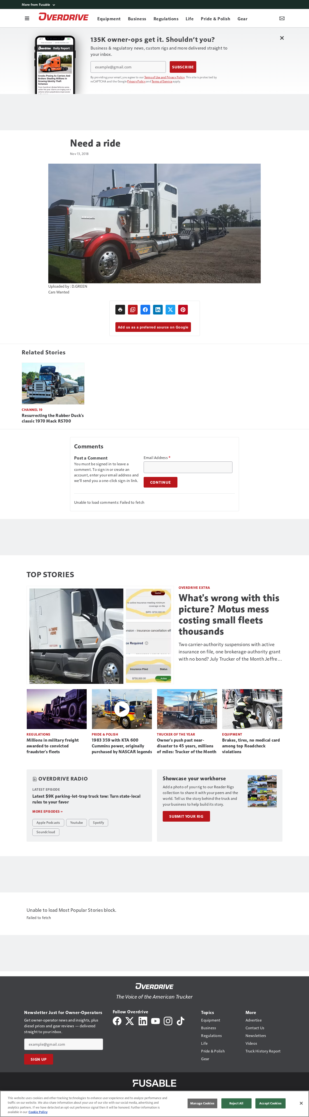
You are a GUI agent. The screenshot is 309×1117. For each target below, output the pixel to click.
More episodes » (47, 811)
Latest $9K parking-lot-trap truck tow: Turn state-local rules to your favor (86, 799)
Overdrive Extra (194, 587)
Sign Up (39, 1059)
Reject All (236, 1103)
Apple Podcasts (48, 822)
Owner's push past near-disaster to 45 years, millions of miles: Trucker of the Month (187, 745)
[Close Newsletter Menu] (282, 38)
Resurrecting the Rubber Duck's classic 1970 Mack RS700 (53, 418)
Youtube (76, 822)
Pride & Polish (105, 734)
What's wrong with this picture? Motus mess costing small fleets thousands (229, 614)
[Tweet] (170, 309)
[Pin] (183, 309)
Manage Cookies (202, 1103)
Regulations (38, 734)
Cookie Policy (38, 1112)
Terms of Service (162, 81)
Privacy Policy (136, 81)
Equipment (232, 734)
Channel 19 (32, 410)
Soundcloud (45, 832)
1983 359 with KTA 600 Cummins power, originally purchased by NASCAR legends (122, 745)
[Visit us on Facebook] (117, 1020)
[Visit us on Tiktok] (180, 1020)
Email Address (157, 458)
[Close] (301, 1103)
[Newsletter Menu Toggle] (282, 18)
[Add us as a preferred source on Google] (133, 309)
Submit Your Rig (186, 816)
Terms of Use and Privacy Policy (164, 77)
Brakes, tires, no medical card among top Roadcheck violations (251, 745)
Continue (160, 482)
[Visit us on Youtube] (155, 1020)
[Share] (145, 309)
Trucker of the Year (176, 734)
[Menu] (27, 18)
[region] (154, 1104)
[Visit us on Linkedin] (143, 1020)
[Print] (120, 309)
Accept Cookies (270, 1103)
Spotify (98, 822)
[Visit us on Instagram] (168, 1020)
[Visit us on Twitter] (130, 1020)
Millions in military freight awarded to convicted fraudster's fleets (53, 745)
